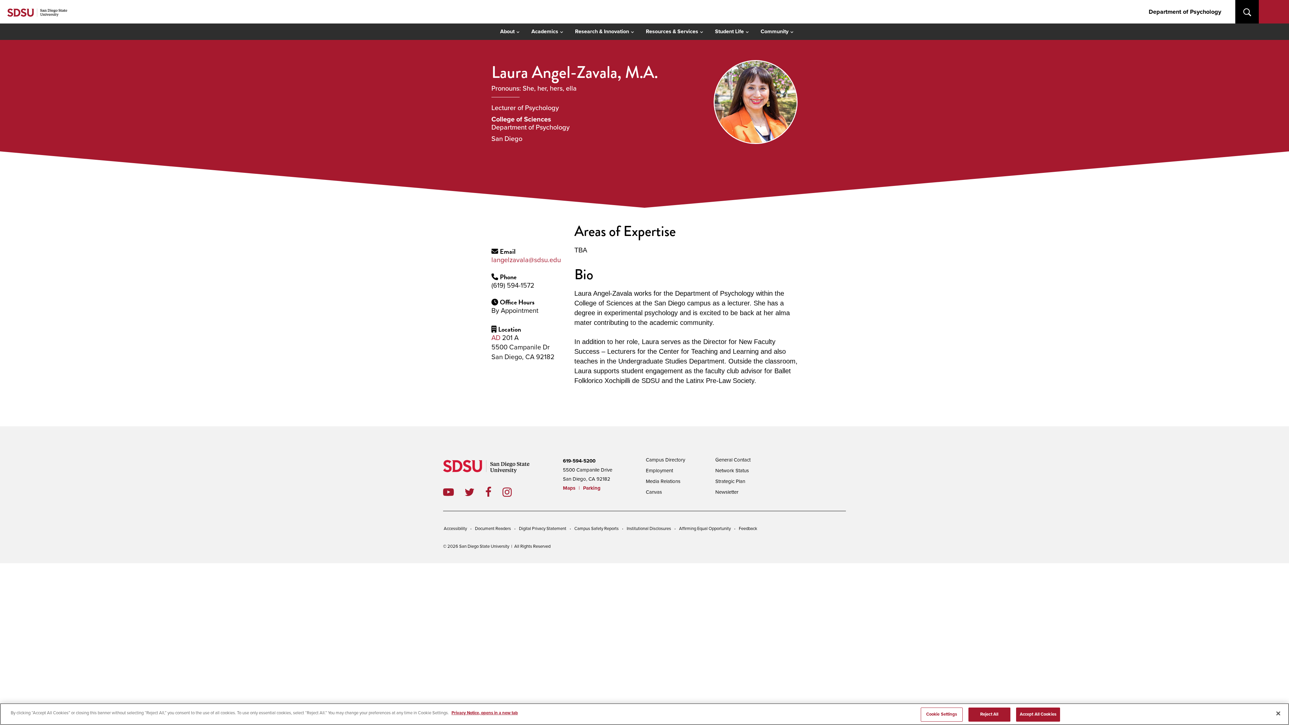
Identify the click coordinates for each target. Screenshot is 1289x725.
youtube (448, 492)
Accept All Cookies (1038, 714)
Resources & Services (672, 31)
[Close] (1278, 713)
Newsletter (726, 492)
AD (495, 338)
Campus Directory (665, 460)
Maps (569, 488)
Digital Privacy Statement (542, 528)
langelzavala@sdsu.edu (526, 260)
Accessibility (455, 528)
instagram (512, 492)
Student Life (729, 31)
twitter (475, 492)
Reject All (989, 714)
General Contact (733, 460)
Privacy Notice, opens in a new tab (484, 713)
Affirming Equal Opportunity (705, 528)
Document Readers (493, 528)
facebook (494, 492)
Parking (592, 488)
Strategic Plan (730, 481)
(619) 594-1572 (512, 286)
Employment (659, 471)
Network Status (732, 471)
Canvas (654, 492)
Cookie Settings (941, 714)
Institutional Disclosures (649, 528)
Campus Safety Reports (596, 528)
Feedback (748, 528)
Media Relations (663, 481)
